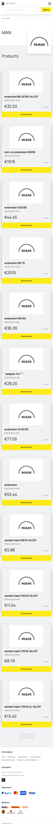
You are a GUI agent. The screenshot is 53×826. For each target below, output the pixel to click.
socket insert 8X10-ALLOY (20, 540)
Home (3, 18)
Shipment (11, 757)
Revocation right (8, 760)
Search (46, 9)
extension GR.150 (15, 318)
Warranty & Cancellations (27, 760)
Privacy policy (35, 757)
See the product (26, 114)
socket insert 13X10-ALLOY (20, 651)
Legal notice (22, 757)
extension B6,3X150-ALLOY (21, 96)
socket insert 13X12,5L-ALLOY (22, 706)
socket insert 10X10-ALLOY (21, 595)
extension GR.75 (14, 263)
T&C (3, 757)
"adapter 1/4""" (13, 374)
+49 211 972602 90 (15, 772)
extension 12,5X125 (16, 429)
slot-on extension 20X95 (19, 152)
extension (10, 485)
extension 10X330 (15, 207)
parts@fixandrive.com (15, 775)
